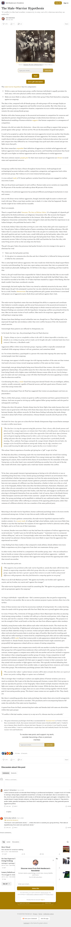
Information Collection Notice (35, 894)
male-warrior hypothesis (13, 87)
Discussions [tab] (15, 842)
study (15, 178)
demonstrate (20, 291)
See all (5, 884)
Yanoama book (50, 721)
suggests (35, 120)
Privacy (35, 914)
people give (24, 158)
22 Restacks (24, 753)
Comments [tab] (6, 773)
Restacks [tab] (13, 773)
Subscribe (58, 3)
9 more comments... (6, 832)
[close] (53, 860)
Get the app (44, 918)
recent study (21, 521)
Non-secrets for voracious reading (12, 849)
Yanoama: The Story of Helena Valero (33, 65)
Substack (26, 923)
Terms (40, 914)
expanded (19, 148)
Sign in (66, 3)
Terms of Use (44, 892)
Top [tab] (4, 842)
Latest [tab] (8, 842)
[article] (35, 850)
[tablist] (9, 773)
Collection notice (48, 914)
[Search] (68, 842)
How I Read (5, 847)
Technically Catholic (10, 818)
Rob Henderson (10, 18)
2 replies (8, 812)
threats (59, 158)
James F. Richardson (10, 790)
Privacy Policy (49, 894)
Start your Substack (30, 918)
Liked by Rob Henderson (12, 820)
